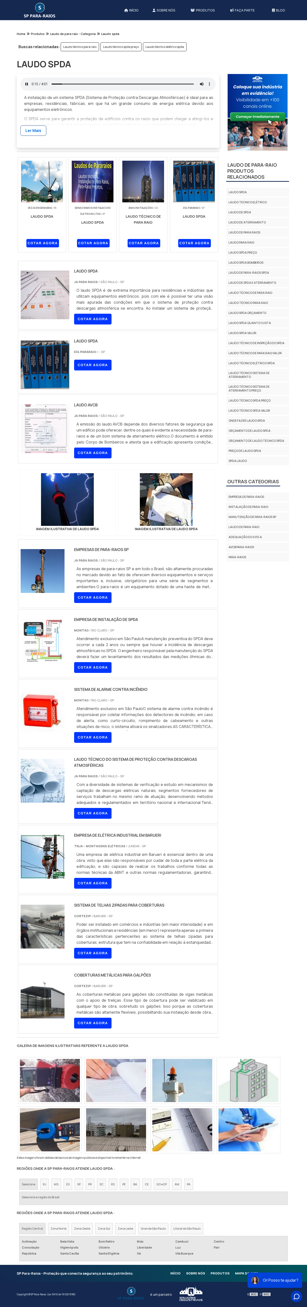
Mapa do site (246, 1273)
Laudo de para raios (244, 232)
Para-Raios (237, 557)
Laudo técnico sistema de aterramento (249, 375)
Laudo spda (238, 192)
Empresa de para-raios (246, 497)
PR (90, 1184)
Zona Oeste (82, 1229)
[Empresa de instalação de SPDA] (43, 659)
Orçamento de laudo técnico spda (256, 441)
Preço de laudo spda (245, 451)
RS (113, 1184)
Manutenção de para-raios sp (252, 517)
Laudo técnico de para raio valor (255, 353)
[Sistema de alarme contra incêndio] (43, 729)
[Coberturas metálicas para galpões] (43, 1015)
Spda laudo (238, 461)
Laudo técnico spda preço (121, 47)
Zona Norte (58, 1229)
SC (101, 1184)
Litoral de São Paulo (187, 1229)
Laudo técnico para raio (79, 47)
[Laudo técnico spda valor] (116, 1129)
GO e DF (161, 1184)
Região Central (32, 1229)
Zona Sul (104, 1229)
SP (79, 1184)
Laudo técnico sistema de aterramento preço (249, 388)
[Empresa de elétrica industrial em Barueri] (43, 875)
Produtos (220, 1273)
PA (188, 1184)
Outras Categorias (253, 481)
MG (56, 1184)
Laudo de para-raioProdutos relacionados (252, 171)
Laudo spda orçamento (247, 313)
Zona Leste (125, 1229)
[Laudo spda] (67, 499)
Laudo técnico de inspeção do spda (256, 343)
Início (175, 1273)
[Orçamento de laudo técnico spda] (50, 1080)
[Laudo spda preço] (182, 1129)
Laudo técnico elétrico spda (165, 47)
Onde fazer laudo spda (247, 421)
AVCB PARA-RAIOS (241, 547)
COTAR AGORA (43, 243)
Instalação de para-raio (248, 507)
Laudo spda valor (242, 333)
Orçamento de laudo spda (250, 431)
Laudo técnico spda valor (249, 411)
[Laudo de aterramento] (116, 1080)
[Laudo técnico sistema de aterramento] (248, 1080)
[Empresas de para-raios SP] (43, 589)
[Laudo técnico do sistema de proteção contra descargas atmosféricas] (43, 799)
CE (147, 1184)
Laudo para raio (241, 242)
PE (124, 1184)
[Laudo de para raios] (182, 1080)
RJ (44, 1184)
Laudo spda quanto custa (250, 323)
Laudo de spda (240, 212)
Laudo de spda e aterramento (252, 283)
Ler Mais (33, 130)
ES (68, 1184)
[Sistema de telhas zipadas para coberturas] (43, 945)
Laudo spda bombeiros (246, 263)
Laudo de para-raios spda (249, 273)
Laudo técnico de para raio (250, 293)
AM (177, 1184)
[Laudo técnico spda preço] (50, 1129)
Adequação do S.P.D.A (245, 537)
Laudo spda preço (243, 252)
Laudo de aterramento (247, 222)
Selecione (28, 1184)
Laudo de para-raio (244, 527)
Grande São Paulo (153, 1229)
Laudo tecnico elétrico (248, 202)
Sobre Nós (195, 1273)
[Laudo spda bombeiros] (248, 1129)
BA (135, 1184)
